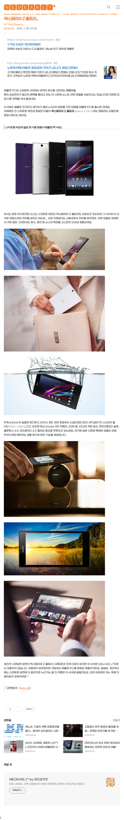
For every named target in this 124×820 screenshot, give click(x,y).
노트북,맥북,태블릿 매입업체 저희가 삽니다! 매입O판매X (42, 68)
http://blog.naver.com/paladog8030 (29, 63)
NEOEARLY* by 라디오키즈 (28, 779)
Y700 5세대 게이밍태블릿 (24, 44)
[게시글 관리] (18, 709)
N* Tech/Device (13, 24)
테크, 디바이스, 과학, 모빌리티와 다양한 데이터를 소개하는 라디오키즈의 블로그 (47, 784)
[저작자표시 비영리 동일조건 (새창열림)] (39, 709)
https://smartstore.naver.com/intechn (30, 40)
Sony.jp (24, 688)
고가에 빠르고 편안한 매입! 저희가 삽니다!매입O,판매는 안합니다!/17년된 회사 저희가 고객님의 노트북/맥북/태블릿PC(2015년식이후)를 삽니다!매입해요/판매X (52, 74)
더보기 (116, 720)
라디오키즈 (9, 28)
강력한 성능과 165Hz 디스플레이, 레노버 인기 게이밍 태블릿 (40, 48)
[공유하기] (14, 709)
